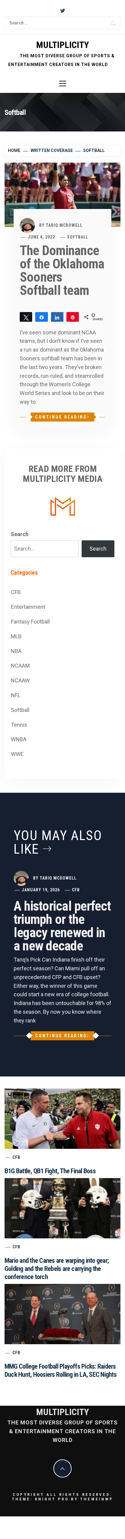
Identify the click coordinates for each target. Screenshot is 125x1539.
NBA (16, 651)
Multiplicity (62, 45)
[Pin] (73, 316)
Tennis (19, 725)
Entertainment (28, 607)
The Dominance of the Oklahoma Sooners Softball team (62, 270)
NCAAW (20, 680)
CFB (16, 592)
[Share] (41, 316)
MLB (16, 636)
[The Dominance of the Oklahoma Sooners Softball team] (62, 194)
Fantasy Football (30, 621)
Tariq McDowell (64, 225)
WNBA (18, 739)
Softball (77, 237)
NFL (15, 695)
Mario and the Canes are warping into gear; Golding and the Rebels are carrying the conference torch (57, 1269)
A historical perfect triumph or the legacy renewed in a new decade (62, 926)
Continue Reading (61, 417)
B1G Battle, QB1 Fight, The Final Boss (50, 1171)
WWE (17, 754)
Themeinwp (96, 1499)
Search (20, 534)
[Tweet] (26, 316)
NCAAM (20, 665)
